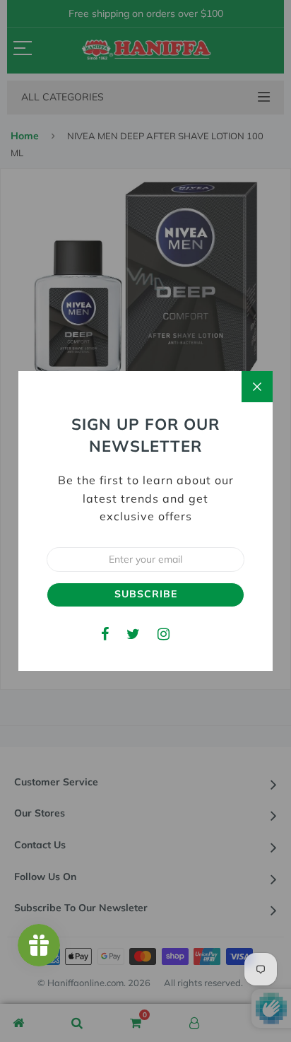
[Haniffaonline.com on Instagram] (164, 634)
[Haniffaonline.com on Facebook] (105, 634)
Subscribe (145, 593)
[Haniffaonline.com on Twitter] (133, 634)
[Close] (257, 386)
